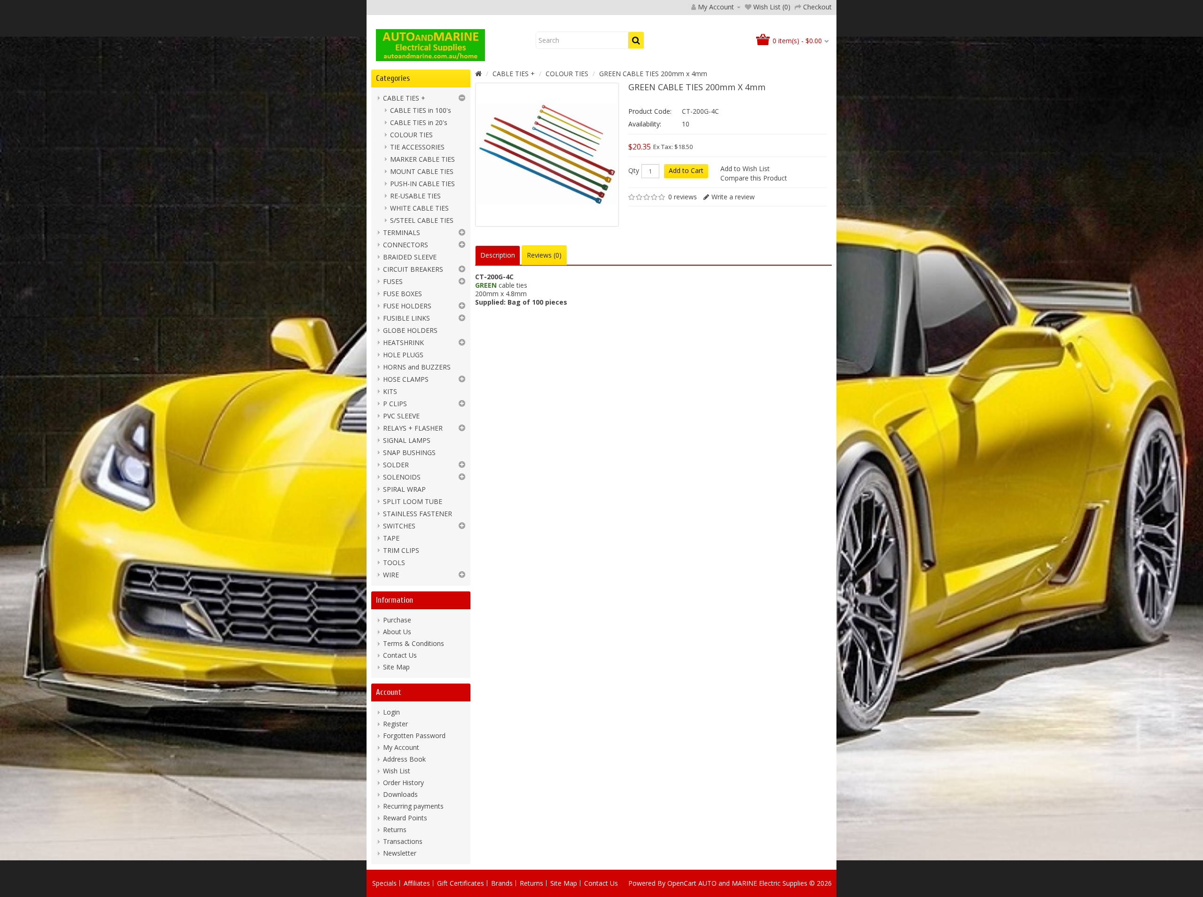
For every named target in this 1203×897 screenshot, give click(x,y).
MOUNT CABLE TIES (421, 171)
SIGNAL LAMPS (406, 440)
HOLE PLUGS (403, 354)
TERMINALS (401, 232)
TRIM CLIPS (401, 550)
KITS (390, 391)
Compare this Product (753, 177)
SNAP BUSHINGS (409, 452)
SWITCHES (399, 525)
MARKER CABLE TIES (422, 159)
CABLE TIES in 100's (420, 110)
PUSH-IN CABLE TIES (422, 183)
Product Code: (650, 111)
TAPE (391, 538)
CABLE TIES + (404, 98)
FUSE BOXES (402, 293)
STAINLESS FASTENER (417, 513)
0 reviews (682, 196)
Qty (633, 170)
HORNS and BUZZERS (417, 366)
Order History (403, 782)
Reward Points (405, 817)
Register (395, 723)
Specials (384, 883)
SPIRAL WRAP (404, 489)
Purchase (397, 619)
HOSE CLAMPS (406, 379)
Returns (394, 829)
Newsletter (399, 853)
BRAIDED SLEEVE (410, 256)
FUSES (393, 281)
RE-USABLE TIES (415, 195)
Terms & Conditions (413, 643)
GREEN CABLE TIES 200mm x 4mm (653, 73)
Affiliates (417, 883)
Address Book (404, 759)
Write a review (733, 196)
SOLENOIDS (402, 476)
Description (497, 255)
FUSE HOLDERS (407, 305)
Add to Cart (686, 170)
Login (391, 712)
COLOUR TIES (411, 134)
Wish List (396, 770)
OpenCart (681, 883)
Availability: (644, 123)
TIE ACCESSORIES (417, 146)
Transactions (402, 841)
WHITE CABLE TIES (419, 208)
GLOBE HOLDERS (410, 330)
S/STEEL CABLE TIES (421, 220)
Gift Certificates (460, 883)
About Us (397, 631)
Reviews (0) (544, 255)
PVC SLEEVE (401, 415)
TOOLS (394, 562)
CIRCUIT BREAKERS (413, 269)
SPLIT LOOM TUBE (412, 501)
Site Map (396, 666)
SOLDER (396, 464)
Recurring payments (413, 806)
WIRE (391, 574)
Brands (502, 883)
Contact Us (400, 655)
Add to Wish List (745, 168)
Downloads (400, 794)
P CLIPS (395, 403)
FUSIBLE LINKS (406, 318)
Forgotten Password (414, 735)
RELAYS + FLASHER (413, 428)
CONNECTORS (405, 244)
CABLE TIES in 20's (418, 122)
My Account (401, 747)
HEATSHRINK (403, 342)
